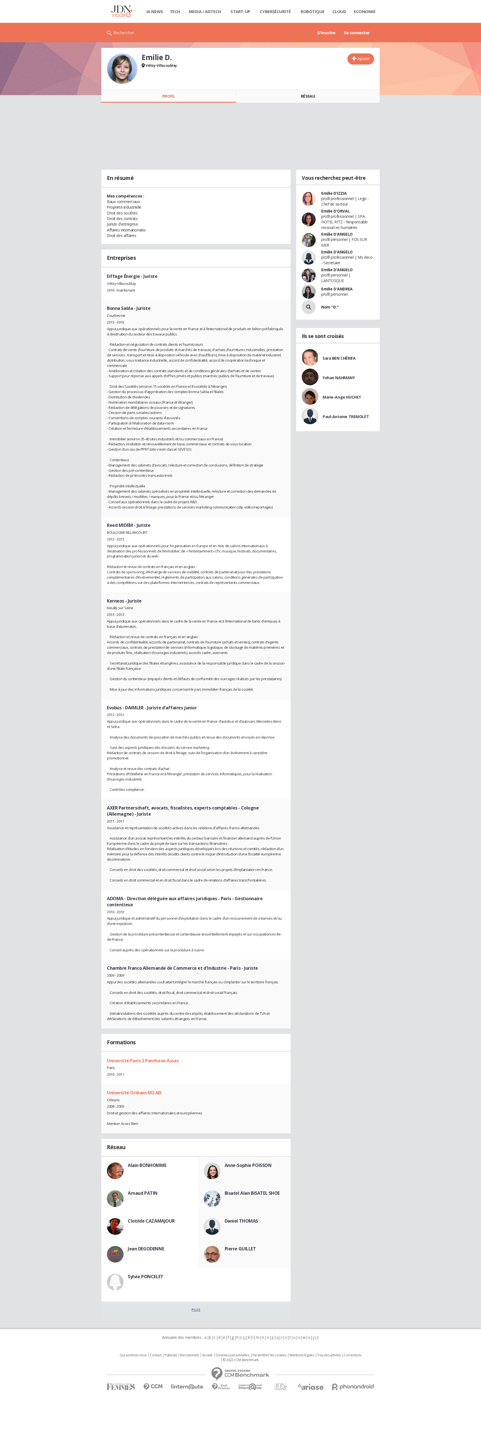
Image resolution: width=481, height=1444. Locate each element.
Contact (155, 1355)
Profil (168, 96)
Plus (196, 1309)
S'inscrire (326, 32)
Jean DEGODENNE (146, 1249)
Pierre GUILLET (240, 1249)
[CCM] (153, 1386)
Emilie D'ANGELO (337, 234)
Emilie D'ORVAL (335, 211)
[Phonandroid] (353, 1386)
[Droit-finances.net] (221, 1386)
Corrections (352, 1355)
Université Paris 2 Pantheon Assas (143, 1061)
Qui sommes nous (133, 1355)
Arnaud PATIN (143, 1193)
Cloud (339, 11)
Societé (207, 1355)
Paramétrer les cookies (269, 1355)
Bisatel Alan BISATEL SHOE (252, 1193)
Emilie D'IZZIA (334, 193)
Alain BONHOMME (147, 1165)
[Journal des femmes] (121, 1386)
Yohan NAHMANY (339, 377)
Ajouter (363, 58)
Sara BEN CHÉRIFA (339, 358)
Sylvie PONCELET (145, 1276)
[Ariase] (310, 1387)
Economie (365, 11)
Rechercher (123, 32)
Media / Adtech (205, 11)
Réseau (308, 96)
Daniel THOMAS (241, 1221)
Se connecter (357, 32)
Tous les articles (329, 1355)
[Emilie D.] (122, 68)
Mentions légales (301, 1355)
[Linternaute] (187, 1386)
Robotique (312, 11)
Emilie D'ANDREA (337, 289)
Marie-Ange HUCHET (342, 397)
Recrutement (189, 1355)
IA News (154, 11)
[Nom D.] (309, 307)
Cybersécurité (275, 11)
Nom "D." (330, 307)
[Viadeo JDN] (280, 1386)
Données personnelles (232, 1355)
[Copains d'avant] (251, 1386)
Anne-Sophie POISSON (248, 1165)
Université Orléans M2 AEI (134, 1093)
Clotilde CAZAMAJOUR (151, 1221)
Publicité (171, 1355)
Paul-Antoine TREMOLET (346, 416)
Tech (175, 11)
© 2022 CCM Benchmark (241, 1360)
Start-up (240, 11)
